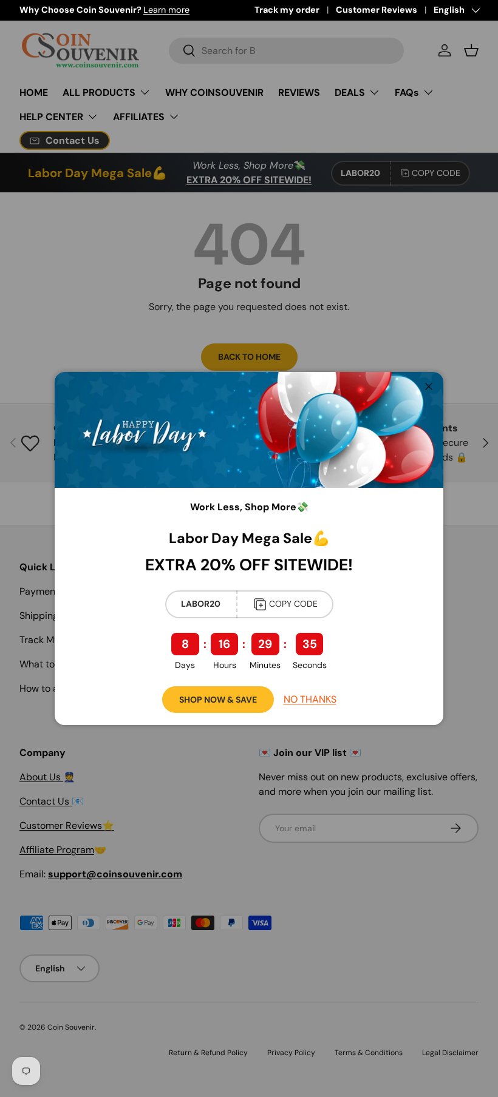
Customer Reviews (376, 9)
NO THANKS (310, 699)
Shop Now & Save (218, 699)
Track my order (286, 9)
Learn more (166, 9)
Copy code (293, 603)
